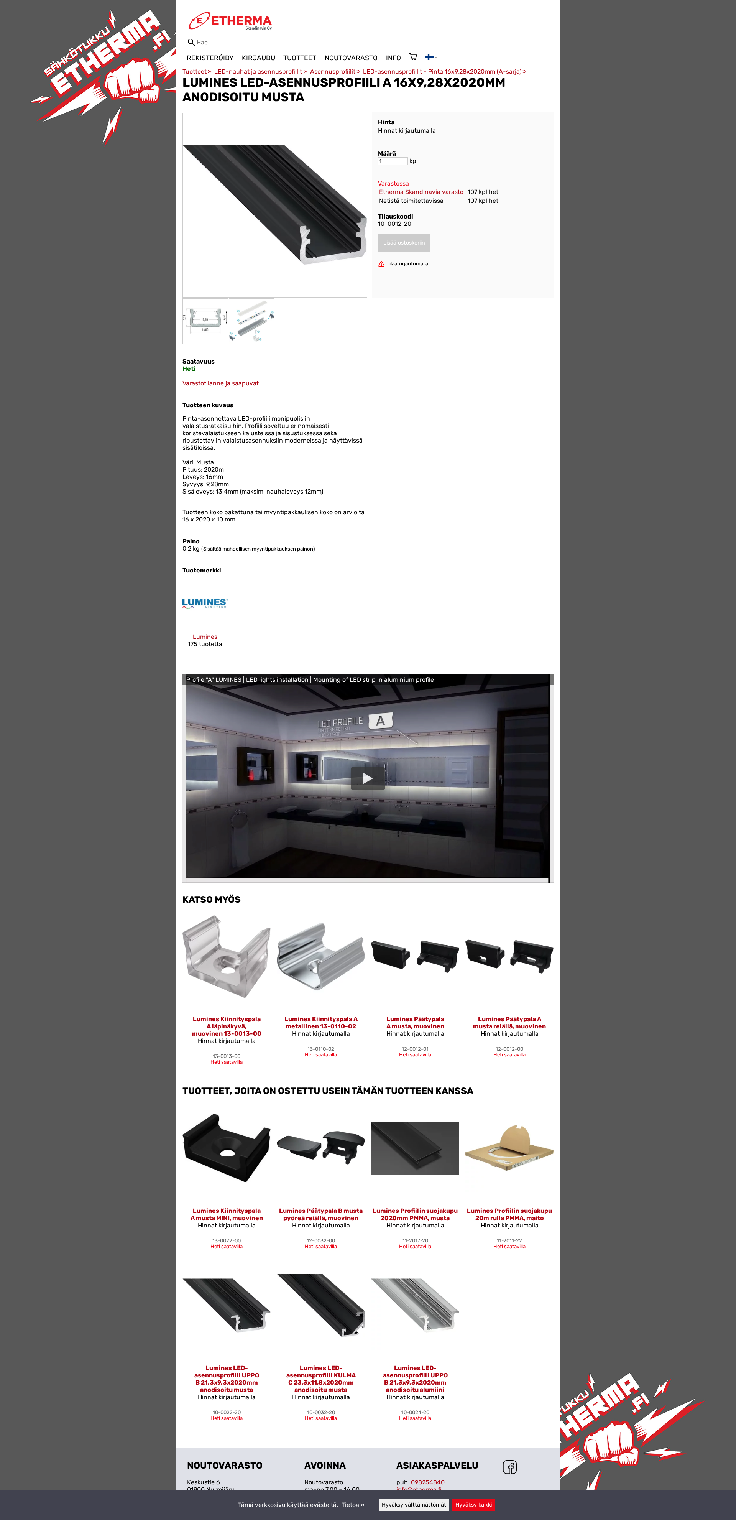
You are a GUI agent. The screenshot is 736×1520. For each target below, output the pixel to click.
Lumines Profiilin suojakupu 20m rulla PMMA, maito (509, 1214)
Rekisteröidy (210, 58)
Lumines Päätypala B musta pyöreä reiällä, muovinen (321, 1214)
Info (393, 58)
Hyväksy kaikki (473, 1505)
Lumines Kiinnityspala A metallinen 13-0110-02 (321, 1022)
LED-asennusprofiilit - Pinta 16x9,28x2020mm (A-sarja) (444, 71)
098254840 (428, 1482)
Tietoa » (353, 1504)
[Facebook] (510, 1468)
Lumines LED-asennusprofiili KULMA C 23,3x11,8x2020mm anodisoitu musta (321, 1378)
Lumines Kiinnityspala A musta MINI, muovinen (227, 1214)
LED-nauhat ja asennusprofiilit (260, 71)
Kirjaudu (258, 58)
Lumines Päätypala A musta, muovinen (415, 1022)
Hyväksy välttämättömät (414, 1505)
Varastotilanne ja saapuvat (220, 383)
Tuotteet (299, 58)
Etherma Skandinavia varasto (421, 192)
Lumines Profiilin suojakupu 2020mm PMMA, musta (415, 1214)
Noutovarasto (351, 58)
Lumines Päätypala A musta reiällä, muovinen (509, 1022)
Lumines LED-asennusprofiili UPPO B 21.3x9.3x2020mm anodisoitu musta (226, 1378)
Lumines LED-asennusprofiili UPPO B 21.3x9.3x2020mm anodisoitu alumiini (415, 1378)
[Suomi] (431, 58)
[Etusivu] (230, 34)
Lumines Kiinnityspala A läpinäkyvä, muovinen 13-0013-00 (226, 1026)
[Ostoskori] (413, 57)
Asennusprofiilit (335, 71)
